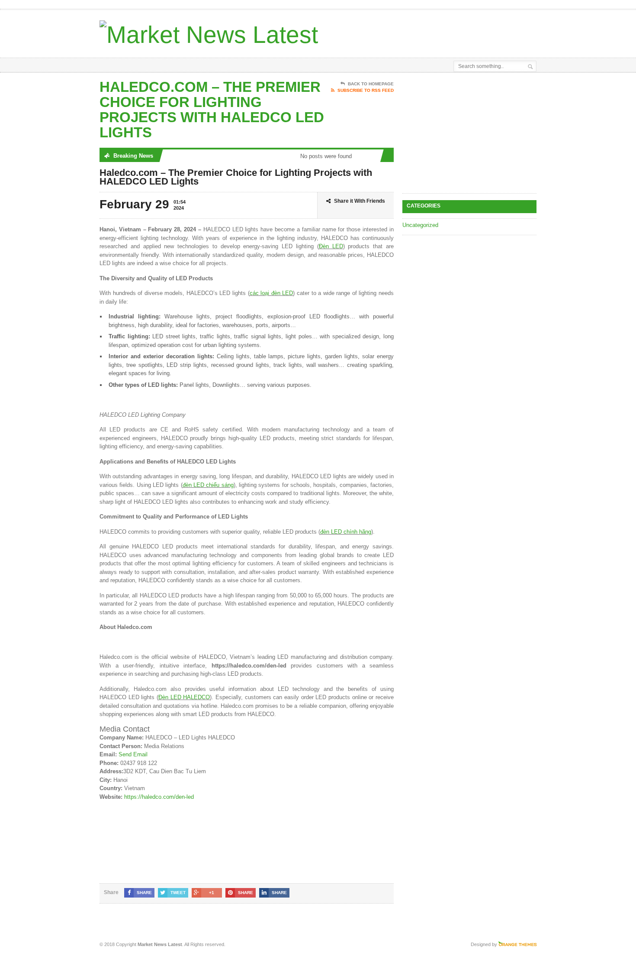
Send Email (133, 754)
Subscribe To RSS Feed (365, 90)
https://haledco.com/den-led (159, 797)
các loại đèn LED (271, 293)
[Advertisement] (435, 32)
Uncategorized (420, 225)
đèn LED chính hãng (345, 531)
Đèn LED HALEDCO (184, 697)
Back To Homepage (371, 83)
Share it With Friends (359, 201)
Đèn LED (331, 246)
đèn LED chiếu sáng (208, 485)
